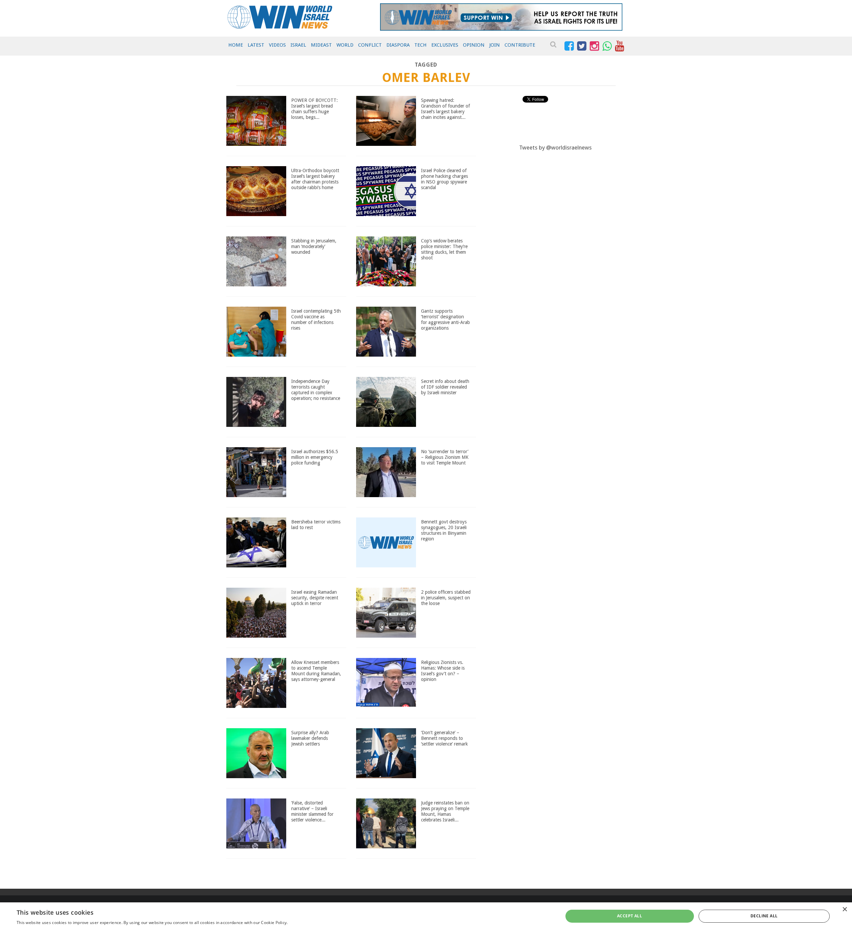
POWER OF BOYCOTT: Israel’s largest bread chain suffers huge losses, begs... (314, 109)
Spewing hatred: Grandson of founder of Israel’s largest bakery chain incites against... (445, 109)
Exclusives (444, 45)
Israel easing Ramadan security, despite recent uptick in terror (314, 597)
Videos (277, 45)
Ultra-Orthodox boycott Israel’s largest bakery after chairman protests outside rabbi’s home (315, 179)
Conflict (370, 45)
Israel (298, 45)
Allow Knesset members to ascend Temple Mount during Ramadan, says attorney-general (316, 671)
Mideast (321, 45)
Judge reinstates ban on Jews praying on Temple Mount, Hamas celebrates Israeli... (445, 811)
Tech (420, 45)
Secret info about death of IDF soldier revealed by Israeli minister (445, 387)
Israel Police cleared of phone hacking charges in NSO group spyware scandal (444, 179)
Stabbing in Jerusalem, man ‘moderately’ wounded (313, 246)
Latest (256, 45)
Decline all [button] (763, 916)
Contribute (520, 45)
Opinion (474, 45)
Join (494, 45)
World (344, 45)
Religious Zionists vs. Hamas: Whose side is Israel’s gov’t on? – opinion (443, 671)
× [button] (844, 909)
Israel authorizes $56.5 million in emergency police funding (314, 457)
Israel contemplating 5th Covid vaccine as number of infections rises (316, 319)
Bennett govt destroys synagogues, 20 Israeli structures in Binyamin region (444, 530)
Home (235, 45)
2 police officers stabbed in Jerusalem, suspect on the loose (446, 597)
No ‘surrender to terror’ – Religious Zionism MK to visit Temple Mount (445, 457)
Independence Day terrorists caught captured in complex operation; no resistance (315, 390)
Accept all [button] (629, 916)
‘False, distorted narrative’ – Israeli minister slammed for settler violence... (312, 811)
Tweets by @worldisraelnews (555, 147)
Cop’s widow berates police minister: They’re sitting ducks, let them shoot (444, 249)
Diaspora (398, 45)
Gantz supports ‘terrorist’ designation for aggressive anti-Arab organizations (445, 319)
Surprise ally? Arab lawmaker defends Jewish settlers (310, 738)
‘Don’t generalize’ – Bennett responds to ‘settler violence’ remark (444, 738)
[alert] (426, 916)
